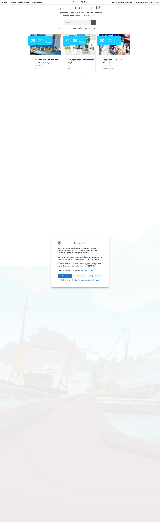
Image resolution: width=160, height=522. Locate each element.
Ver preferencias (95, 276)
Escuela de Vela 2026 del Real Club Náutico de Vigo (46, 61)
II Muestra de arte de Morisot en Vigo (81, 61)
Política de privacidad (83, 280)
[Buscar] (93, 22)
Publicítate (128, 2)
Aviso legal (95, 280)
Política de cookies (67, 280)
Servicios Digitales (142, 2)
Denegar (80, 276)
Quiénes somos (154, 2)
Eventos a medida (118, 2)
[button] (77, 79)
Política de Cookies (86, 270)
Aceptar (65, 276)
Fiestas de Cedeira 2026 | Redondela (113, 61)
